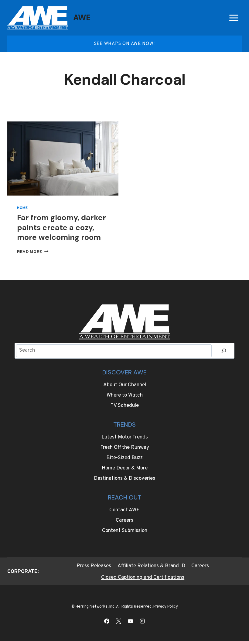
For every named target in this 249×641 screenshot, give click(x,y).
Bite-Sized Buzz (124, 458)
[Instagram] (142, 621)
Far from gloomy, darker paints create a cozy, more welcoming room (61, 227)
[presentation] (62, 158)
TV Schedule (125, 405)
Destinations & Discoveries (124, 478)
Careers (124, 520)
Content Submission (124, 530)
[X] (118, 621)
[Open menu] (234, 18)
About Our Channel (124, 385)
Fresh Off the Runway (124, 447)
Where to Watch (125, 395)
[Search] (224, 350)
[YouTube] (130, 621)
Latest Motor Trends (124, 437)
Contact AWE (124, 510)
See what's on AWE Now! (124, 44)
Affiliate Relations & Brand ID (151, 566)
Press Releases (94, 566)
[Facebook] (106, 621)
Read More (33, 251)
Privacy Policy (165, 606)
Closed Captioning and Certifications (142, 577)
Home (22, 208)
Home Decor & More (125, 468)
